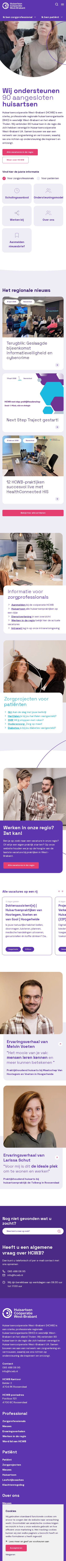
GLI (10, 712)
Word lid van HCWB (14, 1441)
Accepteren (16, 1548)
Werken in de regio (23, 620)
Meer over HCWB (15, 160)
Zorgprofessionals (14, 1421)
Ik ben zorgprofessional (17, 17)
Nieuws (7, 1426)
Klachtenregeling (13, 1484)
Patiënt (7, 1459)
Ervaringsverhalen (13, 1431)
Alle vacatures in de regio (20, 152)
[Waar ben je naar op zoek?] (56, 4)
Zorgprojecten (11, 1464)
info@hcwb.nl (10, 1371)
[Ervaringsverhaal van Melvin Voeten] (31, 1003)
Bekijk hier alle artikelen (33, 513)
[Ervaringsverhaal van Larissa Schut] (34, 1117)
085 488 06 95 (11, 1367)
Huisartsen (9, 1474)
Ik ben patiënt (50, 17)
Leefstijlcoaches (13, 1480)
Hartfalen (14, 716)
